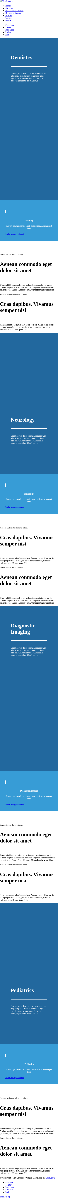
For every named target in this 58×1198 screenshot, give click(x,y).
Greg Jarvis (50, 1178)
